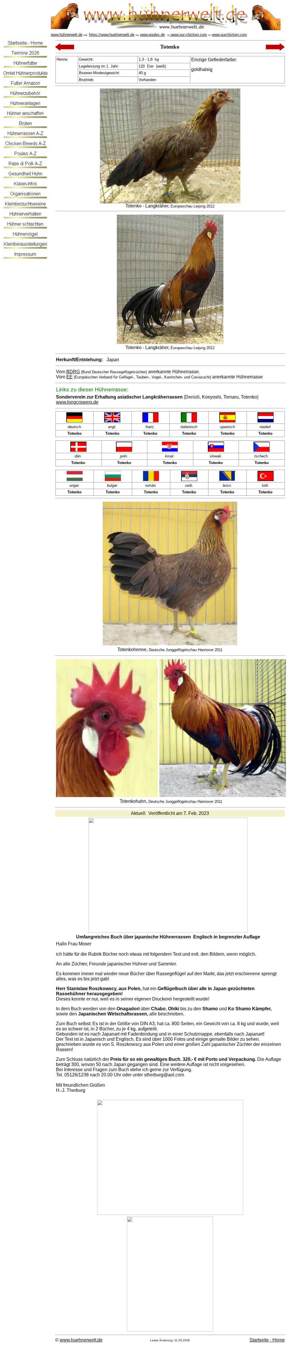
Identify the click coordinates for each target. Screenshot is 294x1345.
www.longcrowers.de (77, 402)
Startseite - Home (267, 1340)
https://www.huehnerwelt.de (111, 34)
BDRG (73, 371)
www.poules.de (152, 34)
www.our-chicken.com (188, 34)
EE (69, 376)
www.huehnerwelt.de (81, 1340)
